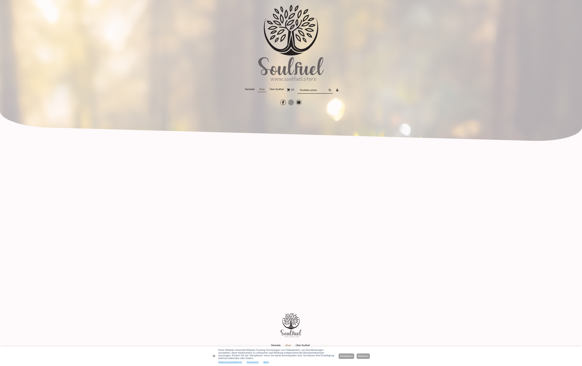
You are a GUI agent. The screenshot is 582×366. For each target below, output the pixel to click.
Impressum (253, 362)
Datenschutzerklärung (230, 362)
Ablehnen (363, 356)
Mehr (266, 362)
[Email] (299, 102)
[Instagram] (291, 102)
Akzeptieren (346, 356)
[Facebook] (283, 102)
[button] (330, 90)
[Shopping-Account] (337, 90)
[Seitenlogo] (291, 43)
